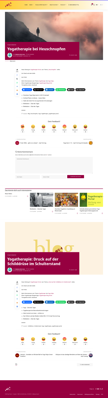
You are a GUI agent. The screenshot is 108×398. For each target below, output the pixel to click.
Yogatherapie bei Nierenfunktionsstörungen (35, 310)
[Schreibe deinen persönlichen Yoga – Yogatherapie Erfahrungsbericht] (91, 200)
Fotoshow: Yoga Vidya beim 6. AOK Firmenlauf (36, 95)
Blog (29, 113)
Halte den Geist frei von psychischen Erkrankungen (37, 101)
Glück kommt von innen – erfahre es (33, 313)
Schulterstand (37, 326)
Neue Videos (8, 194)
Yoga (39, 113)
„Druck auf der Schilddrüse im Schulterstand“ (59, 282)
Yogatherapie (11, 44)
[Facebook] (96, 389)
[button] (94, 4)
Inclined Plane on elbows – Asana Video (34, 98)
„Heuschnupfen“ (52, 69)
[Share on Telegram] (17, 86)
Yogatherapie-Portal (36, 69)
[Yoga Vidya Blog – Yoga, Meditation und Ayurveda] (7, 389)
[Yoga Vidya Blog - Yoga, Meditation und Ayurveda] (8, 4)
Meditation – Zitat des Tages (31, 103)
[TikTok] (102, 389)
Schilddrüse (31, 326)
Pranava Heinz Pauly (20, 54)
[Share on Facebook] (17, 75)
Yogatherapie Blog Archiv (45, 83)
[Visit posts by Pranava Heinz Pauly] (9, 55)
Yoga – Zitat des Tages (29, 307)
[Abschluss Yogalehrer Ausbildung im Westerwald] (66, 200)
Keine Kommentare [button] (85, 364)
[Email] (17, 90)
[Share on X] (17, 79)
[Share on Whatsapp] (17, 83)
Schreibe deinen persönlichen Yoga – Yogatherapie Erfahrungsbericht (90, 210)
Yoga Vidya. (51, 81)
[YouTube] (98, 389)
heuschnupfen (34, 113)
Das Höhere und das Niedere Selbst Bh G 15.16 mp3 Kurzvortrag (41, 316)
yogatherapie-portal (54, 113)
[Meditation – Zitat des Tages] (41, 200)
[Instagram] (100, 389)
